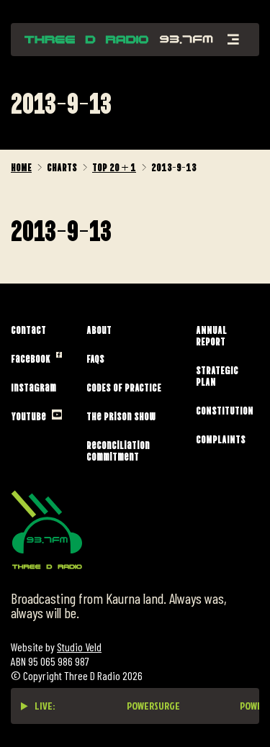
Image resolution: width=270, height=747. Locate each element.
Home (21, 166)
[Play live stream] (24, 706)
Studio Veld (79, 646)
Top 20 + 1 (114, 166)
